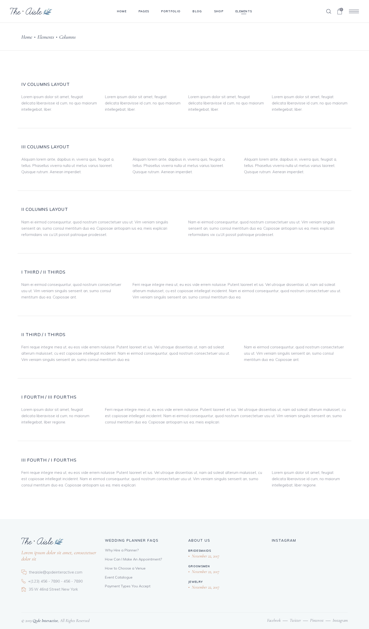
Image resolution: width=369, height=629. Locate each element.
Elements (45, 37)
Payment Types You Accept (127, 586)
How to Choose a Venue (125, 568)
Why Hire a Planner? (122, 550)
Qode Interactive (45, 620)
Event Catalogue (119, 577)
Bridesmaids (199, 550)
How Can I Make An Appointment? (133, 559)
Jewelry (195, 582)
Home (26, 37)
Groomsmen (199, 566)
